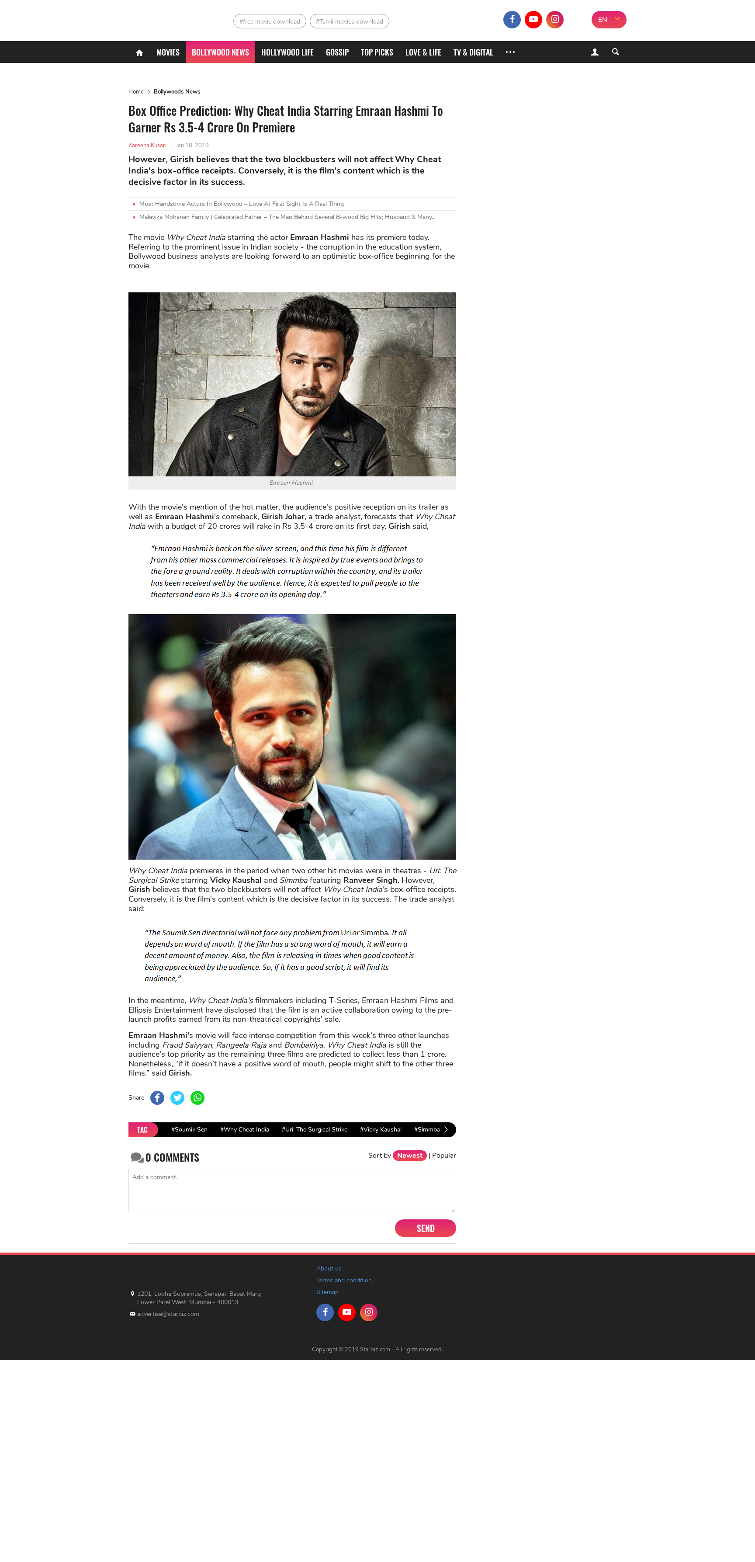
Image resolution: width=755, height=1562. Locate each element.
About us (329, 1268)
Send (426, 1228)
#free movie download (269, 21)
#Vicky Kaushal (381, 1129)
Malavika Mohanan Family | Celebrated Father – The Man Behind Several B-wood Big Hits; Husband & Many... (287, 217)
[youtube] (533, 19)
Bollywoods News (177, 92)
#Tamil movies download (349, 21)
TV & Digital (473, 52)
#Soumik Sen (189, 1129)
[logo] (166, 17)
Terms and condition (344, 1280)
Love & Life (423, 52)
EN (602, 19)
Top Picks (377, 52)
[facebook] (512, 19)
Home (136, 92)
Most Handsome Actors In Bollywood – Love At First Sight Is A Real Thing (241, 204)
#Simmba (427, 1129)
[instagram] (555, 19)
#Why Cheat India (244, 1129)
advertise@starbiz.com (168, 1314)
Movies (168, 52)
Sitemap (327, 1292)
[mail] (576, 19)
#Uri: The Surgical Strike (314, 1129)
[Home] (139, 52)
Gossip (337, 52)
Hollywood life (287, 52)
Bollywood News (220, 52)
